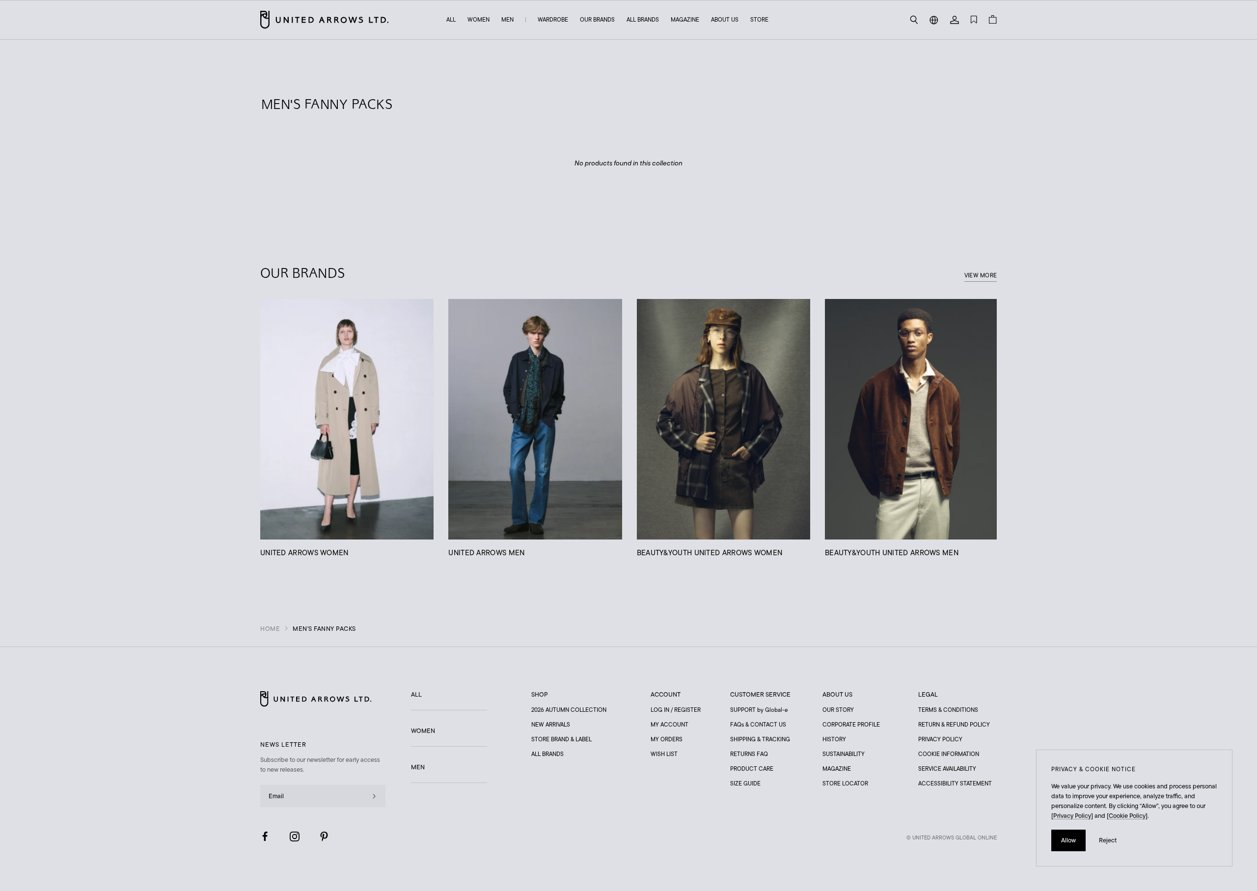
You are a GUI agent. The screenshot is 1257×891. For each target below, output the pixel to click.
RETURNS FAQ (749, 754)
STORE (759, 19)
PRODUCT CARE (751, 768)
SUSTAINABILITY (843, 754)
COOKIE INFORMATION (948, 754)
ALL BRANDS (643, 19)
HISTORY (834, 739)
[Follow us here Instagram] (295, 836)
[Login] (954, 20)
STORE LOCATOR (845, 783)
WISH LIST (664, 754)
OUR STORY (838, 709)
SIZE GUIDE (745, 783)
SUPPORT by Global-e (759, 709)
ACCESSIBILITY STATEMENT (955, 783)
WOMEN (478, 19)
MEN (507, 19)
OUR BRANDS (597, 19)
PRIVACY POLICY (940, 739)
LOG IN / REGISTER (676, 709)
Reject (1108, 840)
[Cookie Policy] (1127, 815)
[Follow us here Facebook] (265, 836)
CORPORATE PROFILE (851, 724)
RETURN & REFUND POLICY (954, 724)
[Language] (933, 19)
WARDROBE (553, 19)
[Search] (914, 20)
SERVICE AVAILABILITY (947, 768)
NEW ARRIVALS (550, 724)
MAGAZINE (685, 19)
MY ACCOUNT (669, 724)
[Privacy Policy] (1072, 815)
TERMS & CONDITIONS (948, 709)
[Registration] (374, 796)
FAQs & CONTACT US (758, 724)
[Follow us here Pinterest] (324, 836)
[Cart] (993, 20)
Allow (1068, 840)
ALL (451, 19)
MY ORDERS (667, 739)
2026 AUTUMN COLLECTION (568, 709)
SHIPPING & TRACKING (760, 739)
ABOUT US (724, 19)
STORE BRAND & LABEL (561, 739)
